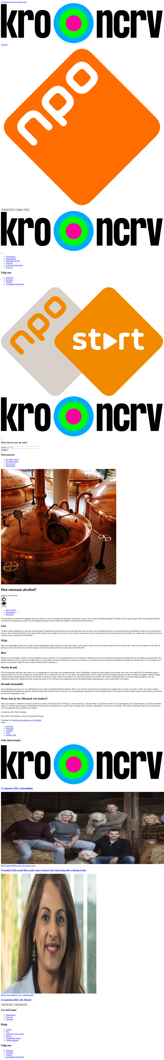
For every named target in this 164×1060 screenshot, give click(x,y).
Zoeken (4, 447)
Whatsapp (9, 729)
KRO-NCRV (11, 610)
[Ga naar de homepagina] (82, 42)
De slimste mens (12, 462)
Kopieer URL (11, 735)
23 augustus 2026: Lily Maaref (16, 999)
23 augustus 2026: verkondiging (17, 788)
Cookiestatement (12, 1040)
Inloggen (19, 210)
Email (8, 733)
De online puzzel (12, 459)
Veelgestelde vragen (13, 1038)
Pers (7, 1032)
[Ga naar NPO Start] (82, 395)
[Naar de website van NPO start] (82, 207)
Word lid (4, 45)
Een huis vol (10, 464)
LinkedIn (9, 731)
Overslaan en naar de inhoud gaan (14, 2)
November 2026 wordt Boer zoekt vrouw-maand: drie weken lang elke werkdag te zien (43, 870)
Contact (9, 1030)
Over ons (9, 1017)
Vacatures (9, 1019)
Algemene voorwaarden (15, 1034)
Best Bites (9, 614)
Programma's (11, 612)
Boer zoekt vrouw (18, 866)
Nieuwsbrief (10, 466)
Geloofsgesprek (17, 995)
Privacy (9, 1036)
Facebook (9, 726)
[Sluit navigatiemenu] (2, 253)
